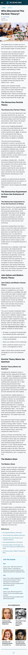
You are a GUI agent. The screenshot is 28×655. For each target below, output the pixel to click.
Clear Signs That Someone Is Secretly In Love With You (7, 643)
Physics (10, 7)
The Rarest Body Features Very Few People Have (7, 622)
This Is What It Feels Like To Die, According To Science (21, 623)
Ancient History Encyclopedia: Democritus (14, 535)
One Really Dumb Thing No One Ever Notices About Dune (21, 643)
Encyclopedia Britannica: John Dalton (13, 542)
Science (3, 7)
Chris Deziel (6, 16)
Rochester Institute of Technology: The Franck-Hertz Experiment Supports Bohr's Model (14, 546)
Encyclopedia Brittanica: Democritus (12, 532)
